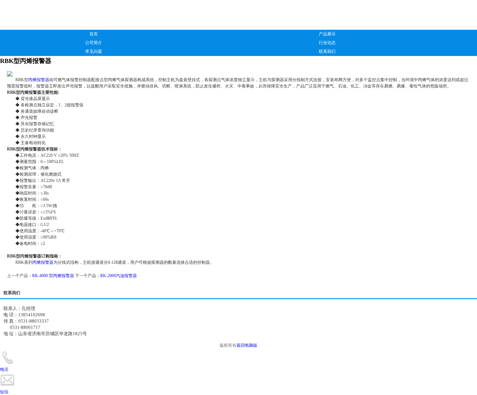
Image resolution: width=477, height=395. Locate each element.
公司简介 (93, 42)
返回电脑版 (246, 345)
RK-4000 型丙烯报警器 (53, 275)
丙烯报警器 (38, 79)
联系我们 (327, 51)
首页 (93, 33)
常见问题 (93, 51)
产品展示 (327, 33)
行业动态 (327, 42)
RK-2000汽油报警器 (118, 275)
